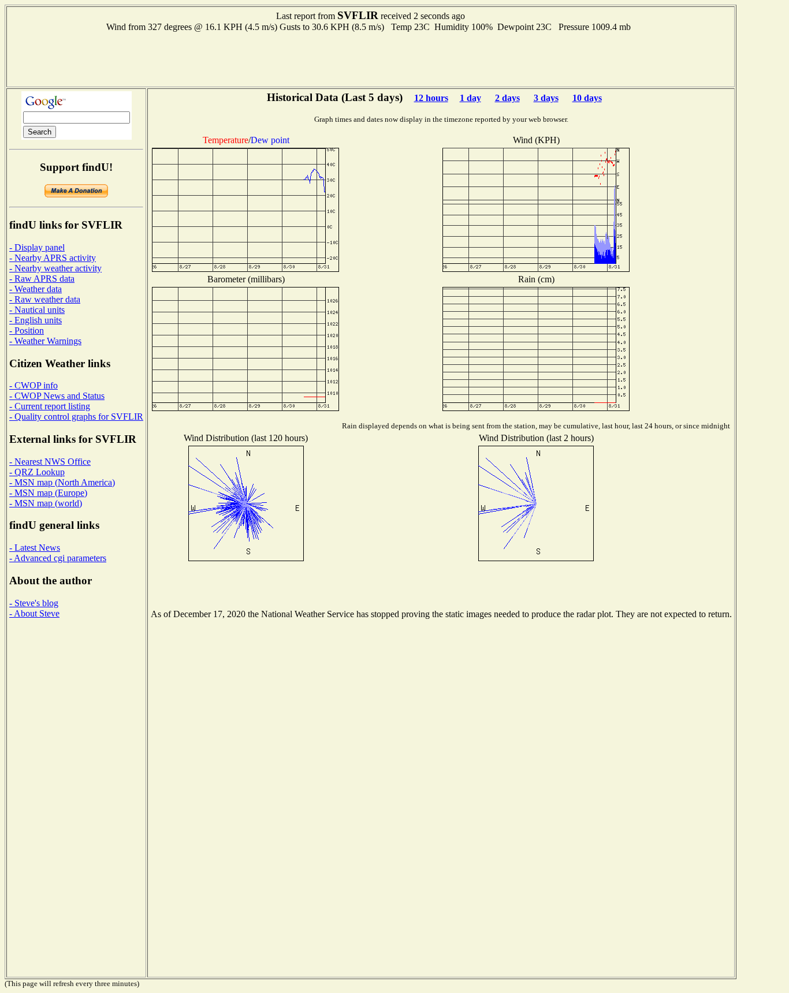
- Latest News (34, 548)
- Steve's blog (33, 603)
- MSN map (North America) (62, 482)
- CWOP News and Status (57, 396)
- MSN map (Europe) (48, 493)
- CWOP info (33, 385)
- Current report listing (49, 406)
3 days (546, 98)
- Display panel (37, 247)
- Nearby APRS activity (52, 258)
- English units (35, 320)
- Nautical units (37, 310)
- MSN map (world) (45, 503)
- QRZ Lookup (37, 472)
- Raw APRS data (42, 278)
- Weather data (35, 289)
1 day (470, 98)
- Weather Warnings (45, 341)
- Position (26, 330)
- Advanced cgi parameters (57, 558)
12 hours (431, 98)
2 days (507, 98)
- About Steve (34, 613)
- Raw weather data (44, 299)
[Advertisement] (371, 58)
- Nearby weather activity (55, 268)
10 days (587, 98)
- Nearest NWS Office (50, 461)
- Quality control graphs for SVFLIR (76, 416)
